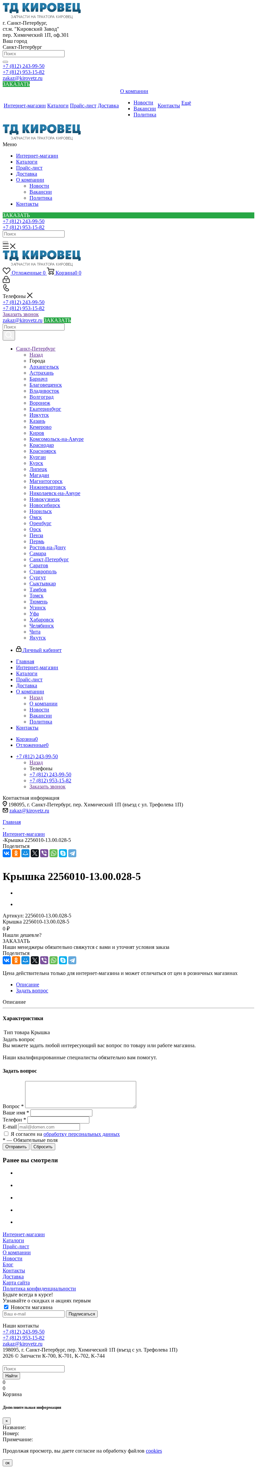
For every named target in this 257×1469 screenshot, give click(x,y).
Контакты (27, 204)
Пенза (36, 535)
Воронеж (39, 403)
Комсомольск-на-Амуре (56, 439)
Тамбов (38, 589)
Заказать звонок (21, 314)
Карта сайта (16, 1282)
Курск (36, 463)
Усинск (37, 607)
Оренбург (40, 523)
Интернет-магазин (37, 156)
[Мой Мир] (25, 853)
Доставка (26, 174)
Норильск (40, 511)
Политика (40, 198)
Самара (37, 553)
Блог (8, 1264)
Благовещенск (45, 385)
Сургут (37, 577)
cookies (154, 1451)
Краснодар (41, 445)
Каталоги (26, 162)
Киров (36, 433)
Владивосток (44, 391)
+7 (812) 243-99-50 (24, 66)
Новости (39, 186)
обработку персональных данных (82, 1134)
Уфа (34, 613)
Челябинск (41, 625)
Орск (35, 529)
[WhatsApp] (54, 853)
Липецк (38, 469)
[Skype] (63, 853)
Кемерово (40, 427)
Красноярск (42, 451)
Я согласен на (65, 1134)
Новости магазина (31, 1307)
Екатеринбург (45, 409)
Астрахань (41, 373)
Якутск (37, 638)
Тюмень (38, 601)
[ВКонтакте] (7, 853)
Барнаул (38, 379)
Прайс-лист (29, 168)
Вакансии (40, 192)
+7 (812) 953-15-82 (24, 72)
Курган (37, 457)
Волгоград (41, 397)
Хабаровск (41, 619)
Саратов (38, 565)
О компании (30, 180)
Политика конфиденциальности (39, 1288)
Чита (34, 631)
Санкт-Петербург (49, 559)
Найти (11, 1375)
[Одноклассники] (16, 853)
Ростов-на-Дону (47, 547)
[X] (35, 853)
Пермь (36, 541)
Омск (35, 517)
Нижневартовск (47, 487)
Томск (36, 595)
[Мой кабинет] (6, 281)
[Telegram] (72, 853)
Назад (36, 355)
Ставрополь (43, 571)
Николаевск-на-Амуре (54, 493)
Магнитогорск (46, 481)
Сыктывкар (42, 583)
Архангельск (44, 367)
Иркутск (39, 415)
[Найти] (5, 62)
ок (7, 1462)
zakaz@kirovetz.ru (22, 78)
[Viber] (44, 853)
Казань (37, 421)
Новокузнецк (44, 499)
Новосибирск (44, 505)
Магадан (39, 475)
